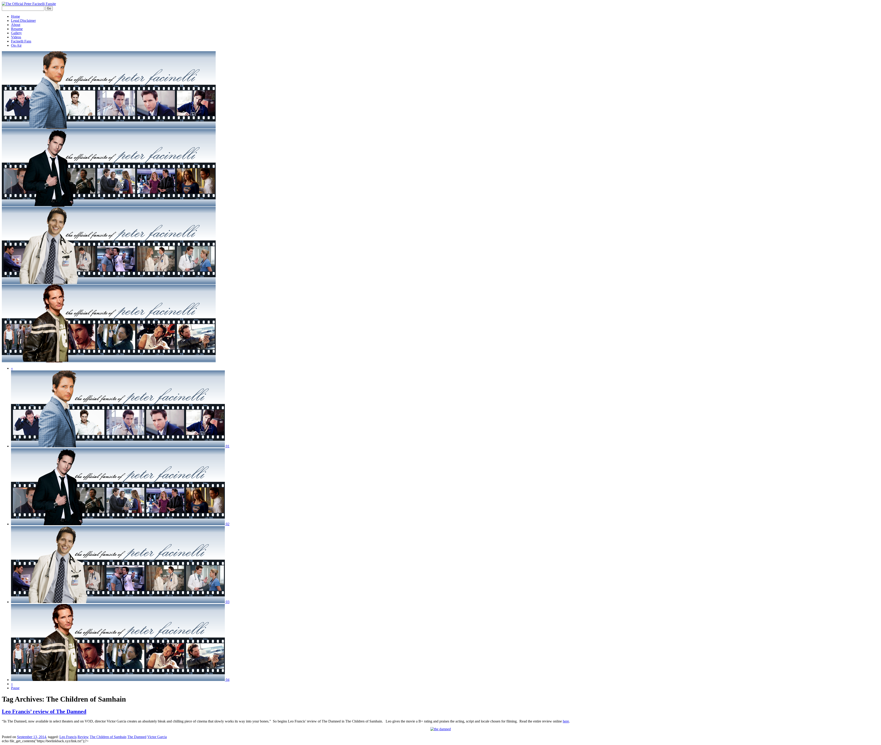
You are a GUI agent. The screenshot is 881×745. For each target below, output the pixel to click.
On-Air (16, 45)
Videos (16, 37)
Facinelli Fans (21, 41)
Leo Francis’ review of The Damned (44, 711)
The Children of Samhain (108, 737)
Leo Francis (68, 737)
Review (83, 737)
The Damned (136, 737)
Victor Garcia (157, 737)
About (15, 25)
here (566, 721)
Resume (17, 29)
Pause (15, 688)
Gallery (16, 33)
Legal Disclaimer (23, 21)
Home (15, 16)
